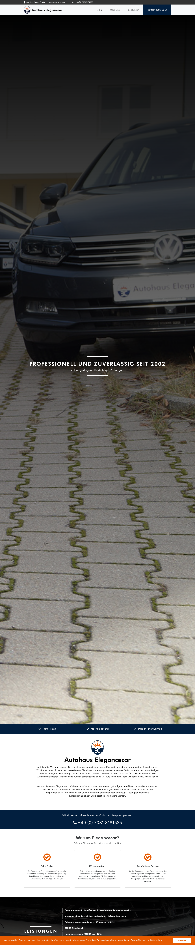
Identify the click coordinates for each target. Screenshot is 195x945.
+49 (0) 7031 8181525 (100, 822)
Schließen (181, 940)
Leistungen (133, 10)
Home (99, 9)
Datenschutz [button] (156, 940)
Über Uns (115, 10)
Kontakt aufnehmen (157, 10)
